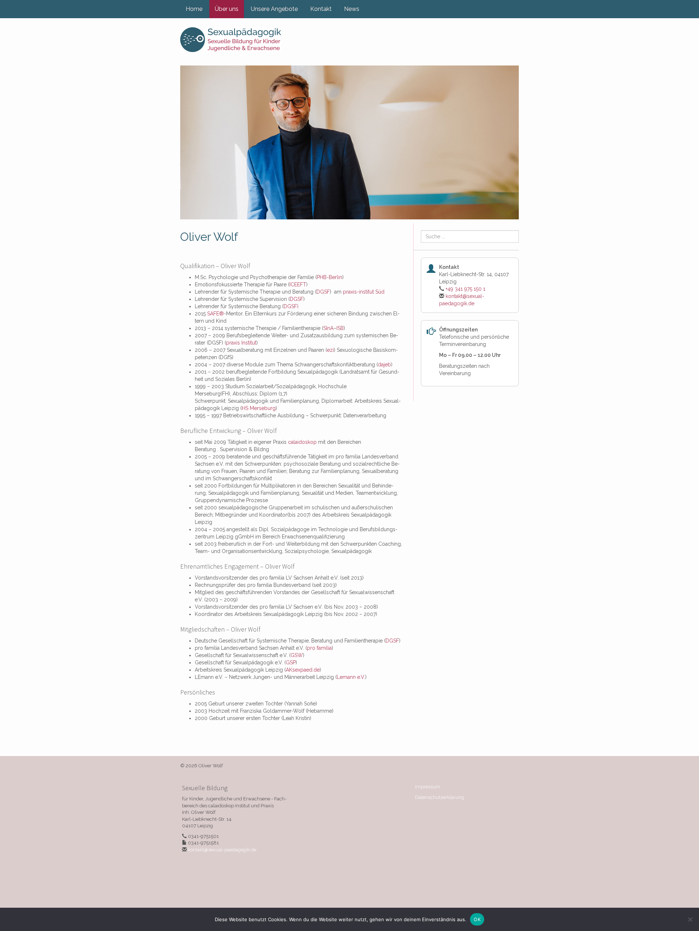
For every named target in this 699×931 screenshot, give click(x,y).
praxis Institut (241, 343)
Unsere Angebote (274, 8)
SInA (328, 328)
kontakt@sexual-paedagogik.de (222, 849)
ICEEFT (297, 284)
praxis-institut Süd (363, 292)
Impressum (427, 786)
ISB (340, 328)
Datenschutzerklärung (439, 797)
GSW (297, 655)
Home (194, 8)
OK (477, 919)
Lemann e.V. (351, 677)
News (351, 8)
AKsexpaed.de (303, 670)
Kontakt (321, 8)
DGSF (323, 292)
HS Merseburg (259, 408)
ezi (330, 350)
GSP (291, 662)
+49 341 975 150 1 (465, 289)
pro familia (319, 648)
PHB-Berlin (329, 277)
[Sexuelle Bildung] (230, 39)
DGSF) (291, 306)
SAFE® (215, 314)
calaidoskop (302, 442)
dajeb (384, 364)
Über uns (226, 8)
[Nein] (690, 919)
